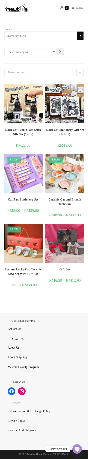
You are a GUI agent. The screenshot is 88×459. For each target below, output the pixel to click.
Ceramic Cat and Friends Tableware (64, 202)
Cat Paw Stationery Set (23, 199)
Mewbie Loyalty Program (23, 367)
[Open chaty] (77, 449)
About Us (13, 347)
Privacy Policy (16, 420)
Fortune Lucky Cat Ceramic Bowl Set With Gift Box (23, 272)
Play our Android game (22, 430)
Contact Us (14, 329)
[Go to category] (60, 52)
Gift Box (64, 269)
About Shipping (17, 357)
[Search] (80, 36)
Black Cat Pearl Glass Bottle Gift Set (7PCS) (23, 132)
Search (8, 29)
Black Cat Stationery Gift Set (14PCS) (65, 132)
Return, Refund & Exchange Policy (29, 411)
